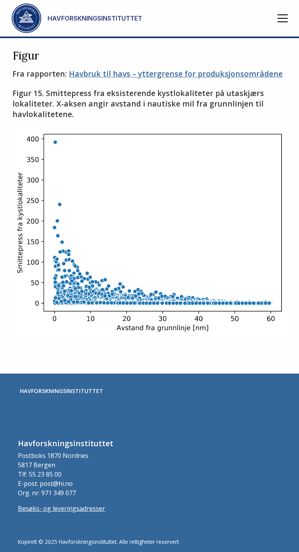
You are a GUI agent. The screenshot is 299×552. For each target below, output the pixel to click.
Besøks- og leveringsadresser (61, 508)
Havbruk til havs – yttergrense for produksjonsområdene (176, 73)
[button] (283, 18)
